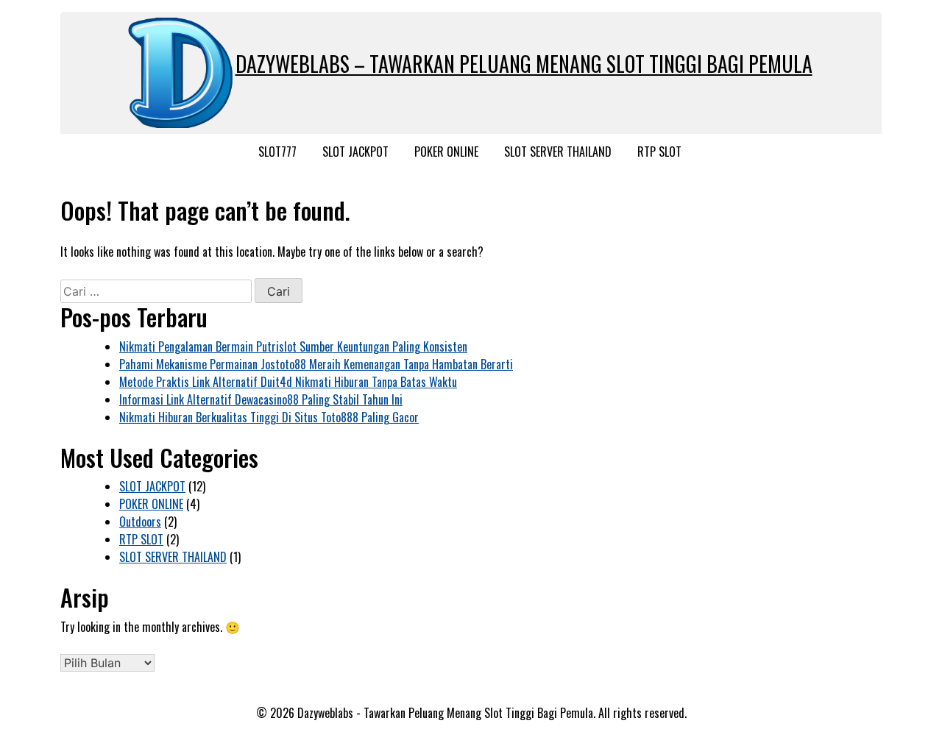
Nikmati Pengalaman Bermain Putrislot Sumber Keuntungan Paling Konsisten (293, 346)
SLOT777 (277, 151)
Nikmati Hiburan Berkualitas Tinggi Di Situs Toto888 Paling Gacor (269, 417)
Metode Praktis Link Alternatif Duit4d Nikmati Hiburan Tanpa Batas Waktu (288, 382)
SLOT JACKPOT (355, 151)
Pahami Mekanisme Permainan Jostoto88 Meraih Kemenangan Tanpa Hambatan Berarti (316, 364)
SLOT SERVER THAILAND (558, 151)
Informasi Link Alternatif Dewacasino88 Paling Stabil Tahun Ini (261, 399)
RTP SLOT (659, 151)
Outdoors (140, 521)
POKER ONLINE (446, 151)
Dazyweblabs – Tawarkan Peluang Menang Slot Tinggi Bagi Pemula (524, 64)
